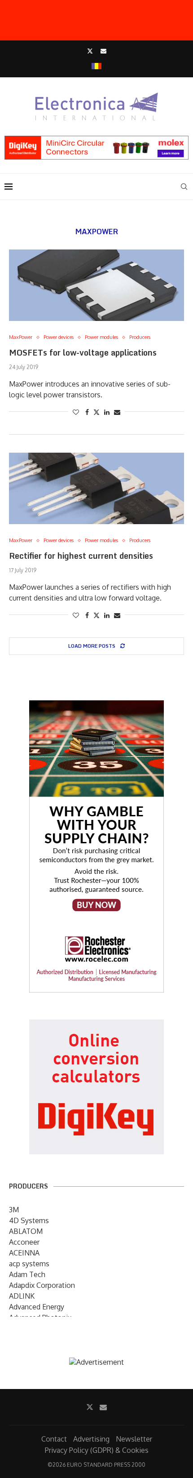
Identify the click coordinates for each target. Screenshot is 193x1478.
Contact (54, 1438)
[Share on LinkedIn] (107, 412)
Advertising (91, 1438)
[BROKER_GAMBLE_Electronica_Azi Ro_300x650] (96, 706)
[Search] (184, 187)
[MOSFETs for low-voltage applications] (96, 285)
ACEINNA (24, 1252)
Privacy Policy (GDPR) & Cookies (97, 1450)
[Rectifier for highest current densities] (96, 488)
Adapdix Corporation (42, 1285)
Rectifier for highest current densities (81, 555)
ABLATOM (26, 1231)
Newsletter (134, 1438)
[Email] (103, 50)
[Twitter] (90, 50)
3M (14, 1209)
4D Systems (29, 1220)
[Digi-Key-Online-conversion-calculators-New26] (96, 1025)
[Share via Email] (117, 412)
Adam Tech (27, 1274)
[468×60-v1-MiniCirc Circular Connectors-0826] (96, 140)
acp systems (29, 1263)
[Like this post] (76, 412)
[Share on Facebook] (87, 412)
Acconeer (24, 1242)
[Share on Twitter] (96, 412)
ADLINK (22, 1295)
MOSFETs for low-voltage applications (83, 352)
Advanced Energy (36, 1306)
